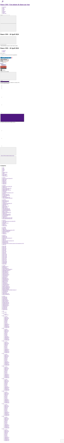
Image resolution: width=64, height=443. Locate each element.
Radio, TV (4, 211)
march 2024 (5, 299)
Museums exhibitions (6, 212)
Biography (4, 11)
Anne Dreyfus (5, 283)
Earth (4, 232)
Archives (3, 87)
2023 (3, 328)
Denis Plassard (5, 268)
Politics (4, 180)
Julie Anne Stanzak (6, 287)
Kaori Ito (4, 292)
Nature (4, 229)
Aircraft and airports (6, 209)
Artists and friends (6, 197)
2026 (3, 311)
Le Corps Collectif (6, 195)
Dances (3, 12)
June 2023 (4, 307)
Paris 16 (4, 259)
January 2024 (5, 301)
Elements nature (4, 172)
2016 (3, 416)
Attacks (4, 182)
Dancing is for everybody (7, 186)
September (6, 324)
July (5, 322)
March (6, 319)
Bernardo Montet (5, 288)
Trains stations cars (6, 208)
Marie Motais (5, 278)
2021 (3, 353)
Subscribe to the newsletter (5, 81)
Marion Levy (5, 281)
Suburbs (3, 51)
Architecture (5, 204)
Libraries (4, 213)
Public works (5, 207)
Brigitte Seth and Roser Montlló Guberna (9, 289)
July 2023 (4, 306)
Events (3, 9)
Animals (4, 233)
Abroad (4, 216)
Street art (4, 225)
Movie (3, 8)
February (6, 318)
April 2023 (4, 309)
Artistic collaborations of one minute (8, 221)
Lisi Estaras (4, 282)
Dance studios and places (7, 218)
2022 (3, 340)
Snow (4, 228)
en (2, 1)
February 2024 (5, 300)
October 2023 (5, 304)
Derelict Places (5, 201)
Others (3, 173)
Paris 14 (4, 257)
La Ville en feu (5, 285)
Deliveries (4, 190)
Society (4, 179)
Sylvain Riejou (5, 275)
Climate (4, 183)
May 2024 (4, 297)
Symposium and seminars (7, 203)
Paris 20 (4, 261)
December (6, 327)
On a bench (5, 215)
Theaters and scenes (6, 210)
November (6, 326)
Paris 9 (4, 253)
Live (3, 223)
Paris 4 (4, 248)
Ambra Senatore (5, 293)
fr (2, 2)
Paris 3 (4, 247)
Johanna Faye (5, 273)
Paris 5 (4, 249)
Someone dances (5, 189)
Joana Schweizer (5, 274)
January (6, 314)
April (6, 320)
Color (4, 222)
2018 (3, 391)
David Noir (4, 277)
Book (3, 7)
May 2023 (4, 308)
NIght (4, 244)
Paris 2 (4, 246)
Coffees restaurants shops (7, 217)
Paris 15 (4, 258)
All (3, 177)
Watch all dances (3, 44)
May (5, 321)
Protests (4, 181)
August (6, 323)
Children (4, 187)
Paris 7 (4, 251)
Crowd (4, 191)
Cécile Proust (5, 290)
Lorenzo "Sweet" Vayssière (7, 269)
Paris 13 (4, 256)
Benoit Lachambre (6, 294)
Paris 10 (4, 254)
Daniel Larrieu (5, 280)
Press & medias (4, 86)
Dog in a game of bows (6, 188)
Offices (4, 205)
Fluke (4, 239)
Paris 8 (4, 252)
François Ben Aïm (5, 284)
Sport (4, 193)
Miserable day (5, 242)
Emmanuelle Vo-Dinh (6, 270)
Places (3, 170)
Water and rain (5, 231)
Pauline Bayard (5, 266)
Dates (3, 167)
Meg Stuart (4, 267)
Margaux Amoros (5, 286)
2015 (3, 428)
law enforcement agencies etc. (7, 192)
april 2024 (4, 50)
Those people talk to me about (8, 240)
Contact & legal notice (5, 88)
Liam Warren (5, 291)
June (5, 334)
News (3, 168)
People (3, 169)
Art (2, 171)
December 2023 (5, 302)
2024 (3, 315)
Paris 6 (4, 250)
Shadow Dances (5, 175)
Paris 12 (4, 255)
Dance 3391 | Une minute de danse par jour (15, 4)
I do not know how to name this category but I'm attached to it (13, 243)
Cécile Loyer (5, 276)
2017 (3, 403)
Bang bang (5, 241)
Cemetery (4, 202)
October (6, 325)
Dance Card (4, 13)
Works (4, 224)
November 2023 (5, 303)
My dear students (5, 194)
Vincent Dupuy (5, 272)
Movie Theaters (5, 200)
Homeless (4, 196)
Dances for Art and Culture (7, 178)
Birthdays (4, 236)
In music (4, 237)
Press (3, 10)
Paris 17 (4, 260)
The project (4, 85)
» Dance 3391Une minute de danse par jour (7, 155)
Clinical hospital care (6, 214)
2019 (3, 378)
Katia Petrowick (5, 279)
